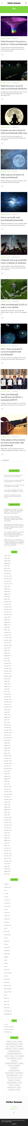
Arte (5, 890)
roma (20, 1082)
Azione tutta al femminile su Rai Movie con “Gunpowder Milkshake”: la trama (13, 490)
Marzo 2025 (7, 599)
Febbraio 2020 (7, 755)
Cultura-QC (7, 912)
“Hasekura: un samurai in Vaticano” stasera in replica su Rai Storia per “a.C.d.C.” (12, 496)
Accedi (5, 1024)
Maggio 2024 (7, 624)
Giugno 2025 (7, 591)
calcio (14, 1041)
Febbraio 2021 (7, 725)
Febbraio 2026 (7, 571)
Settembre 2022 (8, 676)
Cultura (6, 909)
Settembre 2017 (8, 830)
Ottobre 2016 (7, 858)
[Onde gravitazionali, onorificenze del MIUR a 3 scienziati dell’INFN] (14, 379)
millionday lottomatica (11, 1063)
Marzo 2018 (7, 814)
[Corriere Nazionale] (14, 3)
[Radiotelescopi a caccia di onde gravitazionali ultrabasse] (14, 70)
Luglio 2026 (7, 558)
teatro (19, 1087)
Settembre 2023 (8, 645)
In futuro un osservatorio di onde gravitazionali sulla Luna (14, 131)
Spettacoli (6, 982)
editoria (21, 1048)
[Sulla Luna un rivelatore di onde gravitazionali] (14, 159)
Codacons (12, 1046)
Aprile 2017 (7, 843)
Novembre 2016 (8, 856)
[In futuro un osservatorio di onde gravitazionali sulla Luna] (14, 115)
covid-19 (15, 1048)
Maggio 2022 (7, 686)
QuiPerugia (7, 953)
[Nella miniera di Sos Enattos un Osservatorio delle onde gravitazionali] (14, 425)
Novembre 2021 (8, 701)
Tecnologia (7, 1007)
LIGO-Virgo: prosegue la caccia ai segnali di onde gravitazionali (11, 352)
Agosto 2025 (7, 586)
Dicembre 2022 (7, 668)
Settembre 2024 (8, 614)
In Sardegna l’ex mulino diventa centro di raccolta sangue (14, 527)
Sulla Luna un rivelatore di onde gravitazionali (12, 176)
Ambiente (6, 884)
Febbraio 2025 (7, 601)
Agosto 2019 (7, 771)
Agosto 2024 (7, 617)
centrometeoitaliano (11, 1044)
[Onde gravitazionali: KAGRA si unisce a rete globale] (14, 289)
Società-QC (7, 979)
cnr (7, 1046)
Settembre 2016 (8, 861)
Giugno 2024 (7, 622)
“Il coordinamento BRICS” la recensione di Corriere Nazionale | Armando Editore (14, 533)
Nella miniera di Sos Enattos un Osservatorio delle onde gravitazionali (13, 442)
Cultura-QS (7, 919)
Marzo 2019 (7, 784)
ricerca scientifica (12, 1082)
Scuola (5, 966)
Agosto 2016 (7, 863)
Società (6, 976)
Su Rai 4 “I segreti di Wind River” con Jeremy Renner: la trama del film (13, 544)
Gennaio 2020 (7, 758)
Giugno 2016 (7, 868)
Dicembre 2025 (8, 576)
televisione (11, 1089)
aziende (9, 1041)
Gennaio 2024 (7, 635)
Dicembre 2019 (7, 761)
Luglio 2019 (7, 773)
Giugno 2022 (7, 684)
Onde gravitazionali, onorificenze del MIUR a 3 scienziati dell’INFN (12, 397)
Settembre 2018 (8, 799)
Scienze (8, 38)
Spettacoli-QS (7, 992)
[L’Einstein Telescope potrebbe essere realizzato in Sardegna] (14, 245)
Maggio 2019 (7, 779)
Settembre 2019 (8, 768)
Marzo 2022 (7, 691)
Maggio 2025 (7, 594)
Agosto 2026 (7, 555)
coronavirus (8, 1048)
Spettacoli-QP (7, 988)
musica (10, 1065)
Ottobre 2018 (7, 796)
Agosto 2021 (7, 709)
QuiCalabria (7, 950)
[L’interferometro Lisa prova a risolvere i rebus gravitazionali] (14, 26)
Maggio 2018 (7, 809)
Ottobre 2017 (7, 827)
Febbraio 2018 (7, 817)
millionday (14, 1060)
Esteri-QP (6, 931)
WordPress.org (8, 1032)
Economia (6, 922)
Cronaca (6, 896)
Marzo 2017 (7, 845)
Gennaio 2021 (7, 727)
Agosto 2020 (7, 740)
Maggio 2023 (7, 655)
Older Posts (5, 460)
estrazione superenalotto (14, 1053)
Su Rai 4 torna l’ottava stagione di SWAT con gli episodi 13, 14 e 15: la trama (14, 481)
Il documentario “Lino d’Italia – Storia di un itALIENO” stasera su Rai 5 (14, 485)
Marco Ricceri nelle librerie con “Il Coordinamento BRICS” (13, 535)
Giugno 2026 (7, 560)
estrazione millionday (14, 1051)
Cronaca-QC (7, 900)
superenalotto (11, 1087)
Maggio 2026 (7, 563)
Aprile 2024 (7, 627)
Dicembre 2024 (8, 607)
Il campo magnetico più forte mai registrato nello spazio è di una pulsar (13, 512)
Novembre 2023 (8, 640)
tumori (18, 1089)
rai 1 (21, 1075)
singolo (17, 1085)
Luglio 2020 (7, 743)
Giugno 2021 (7, 714)
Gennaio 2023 (7, 666)
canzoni (20, 1041)
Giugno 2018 (7, 807)
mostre (21, 1063)
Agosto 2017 (7, 832)
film (17, 1056)
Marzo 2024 (7, 630)
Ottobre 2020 (7, 735)
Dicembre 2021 (7, 699)
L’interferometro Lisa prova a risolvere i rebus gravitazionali (14, 42)
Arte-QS (6, 893)
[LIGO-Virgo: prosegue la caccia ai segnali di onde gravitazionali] (14, 334)
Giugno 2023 (7, 653)
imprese (21, 1056)
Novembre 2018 (8, 794)
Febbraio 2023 (7, 663)
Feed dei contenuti (8, 1026)
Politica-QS (7, 947)
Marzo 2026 (7, 568)
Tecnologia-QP (8, 1011)
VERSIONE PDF (8, 1014)
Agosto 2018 (7, 802)
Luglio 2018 (7, 804)
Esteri (5, 928)
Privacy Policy (14, 1109)
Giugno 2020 (7, 745)
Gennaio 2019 (7, 789)
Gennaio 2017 (7, 850)
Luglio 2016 (7, 866)
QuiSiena (6, 957)
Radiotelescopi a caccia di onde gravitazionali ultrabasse (14, 87)
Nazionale (3, 38)
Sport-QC (6, 998)
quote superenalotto (12, 1075)
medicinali (13, 1058)
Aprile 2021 (7, 719)
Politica (6, 944)
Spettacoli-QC (7, 985)
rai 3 (12, 1077)
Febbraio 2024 (7, 632)
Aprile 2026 (7, 565)
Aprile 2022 (7, 689)
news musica (17, 1065)
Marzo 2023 (7, 660)
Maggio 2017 (7, 840)
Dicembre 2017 (7, 822)
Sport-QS (6, 1004)
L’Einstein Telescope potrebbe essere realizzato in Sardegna (14, 261)
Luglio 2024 (7, 619)
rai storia (17, 1080)
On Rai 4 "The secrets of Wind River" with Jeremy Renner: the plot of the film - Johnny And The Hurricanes (14, 541)
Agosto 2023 (7, 648)
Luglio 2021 (7, 712)
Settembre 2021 (8, 707)
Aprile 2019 (7, 781)
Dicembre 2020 (8, 730)
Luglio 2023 (7, 650)
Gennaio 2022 (7, 696)
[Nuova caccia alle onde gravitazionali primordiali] (14, 202)
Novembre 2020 (8, 732)
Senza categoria (8, 972)
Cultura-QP (7, 915)
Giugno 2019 (7, 776)
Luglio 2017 (7, 835)
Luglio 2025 (7, 589)
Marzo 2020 (7, 753)
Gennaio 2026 (7, 573)
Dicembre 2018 (7, 791)
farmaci (12, 1056)
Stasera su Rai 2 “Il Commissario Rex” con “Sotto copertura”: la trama (13, 476)
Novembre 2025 (8, 578)
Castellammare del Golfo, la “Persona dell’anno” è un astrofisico (13, 509)
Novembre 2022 (8, 671)
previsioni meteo (10, 1073)
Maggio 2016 (7, 871)
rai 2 (8, 1077)
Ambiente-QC (7, 887)
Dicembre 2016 (7, 853)
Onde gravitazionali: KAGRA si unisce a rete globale (14, 306)
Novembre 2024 (8, 609)
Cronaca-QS (7, 906)
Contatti (14, 1106)
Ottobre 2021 (7, 704)
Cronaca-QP (7, 903)
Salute (5, 960)
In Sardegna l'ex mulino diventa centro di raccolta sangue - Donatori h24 (13, 525)
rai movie (11, 1080)
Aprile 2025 (7, 596)
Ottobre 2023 (7, 642)
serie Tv (11, 1085)
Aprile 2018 (7, 812)
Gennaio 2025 (7, 604)
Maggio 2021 (7, 717)
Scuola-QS (6, 969)
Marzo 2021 (7, 722)
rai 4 (16, 1077)
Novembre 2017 (8, 825)
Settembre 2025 (8, 583)
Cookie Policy (8, 1121)
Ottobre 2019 (7, 766)
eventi (6, 1056)
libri (8, 1058)
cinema (20, 1044)
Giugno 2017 (7, 838)
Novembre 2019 (8, 763)
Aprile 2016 (7, 873)
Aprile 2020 (7, 750)
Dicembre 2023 (7, 637)
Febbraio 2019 (7, 786)
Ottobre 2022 (7, 673)
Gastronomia (7, 934)
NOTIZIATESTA (14, 1068)
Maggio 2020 (7, 748)
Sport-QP (6, 1001)
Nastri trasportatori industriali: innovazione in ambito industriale (12, 517)
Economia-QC (7, 925)
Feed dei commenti (9, 1029)
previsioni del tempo (14, 1070)
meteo (19, 1058)
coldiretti (19, 1046)
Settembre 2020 (8, 737)
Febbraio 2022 (7, 694)
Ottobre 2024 (7, 612)
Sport (5, 995)
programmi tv (19, 1073)
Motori (6, 938)
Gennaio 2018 (7, 820)
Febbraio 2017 (7, 848)
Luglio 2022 (7, 681)
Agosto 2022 (7, 678)
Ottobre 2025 (7, 581)
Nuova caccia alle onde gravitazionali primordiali (12, 218)
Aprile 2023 (7, 658)
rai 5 (20, 1077)
